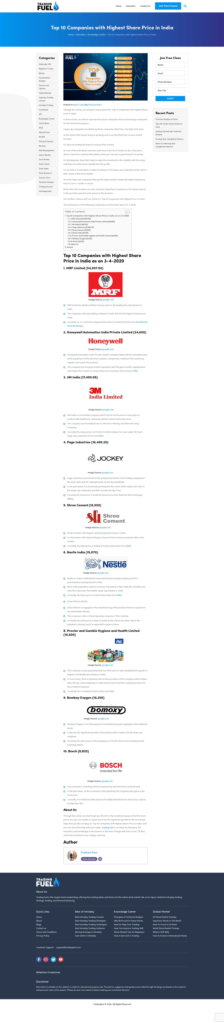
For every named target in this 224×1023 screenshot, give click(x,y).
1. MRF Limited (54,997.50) (80, 219)
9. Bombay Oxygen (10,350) (81, 239)
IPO (40, 114)
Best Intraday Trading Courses (89, 917)
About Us (74, 244)
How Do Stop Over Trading (126, 924)
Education (130, 6)
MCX (41, 128)
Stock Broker (44, 159)
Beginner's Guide (46, 68)
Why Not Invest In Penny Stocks (128, 920)
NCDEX (42, 137)
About (39, 920)
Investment (43, 109)
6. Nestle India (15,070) (79, 233)
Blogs (38, 924)
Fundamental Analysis (44, 79)
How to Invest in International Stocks (170, 935)
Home (118, 6)
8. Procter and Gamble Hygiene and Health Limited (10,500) (94, 236)
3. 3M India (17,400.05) (79, 224)
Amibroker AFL (45, 64)
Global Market (45, 93)
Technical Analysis (46, 182)
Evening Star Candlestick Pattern (169, 139)
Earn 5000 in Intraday (85, 935)
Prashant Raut (95, 104)
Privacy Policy (42, 935)
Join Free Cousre (168, 6)
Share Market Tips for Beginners (129, 932)
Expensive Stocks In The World (167, 920)
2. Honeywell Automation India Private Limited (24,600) (93, 222)
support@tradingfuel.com (68, 947)
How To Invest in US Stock (165, 924)
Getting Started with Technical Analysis (168, 133)
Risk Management (46, 150)
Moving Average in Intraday (88, 932)
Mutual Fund (44, 132)
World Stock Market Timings (166, 928)
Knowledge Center (47, 118)
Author (70, 247)
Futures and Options (44, 87)
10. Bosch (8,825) (77, 241)
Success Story (44, 177)
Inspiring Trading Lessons (46, 99)
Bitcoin (41, 73)
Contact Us (145, 6)
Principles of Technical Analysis (128, 917)
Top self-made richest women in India (169, 125)
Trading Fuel (107, 827)
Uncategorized (45, 191)
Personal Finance (46, 141)
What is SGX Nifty (161, 932)
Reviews (42, 146)
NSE (135, 370)
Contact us (41, 928)
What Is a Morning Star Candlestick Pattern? (165, 145)
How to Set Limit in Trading (126, 935)
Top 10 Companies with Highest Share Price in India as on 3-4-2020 (97, 216)
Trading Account (46, 186)
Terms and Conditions (46, 932)
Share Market (45, 155)
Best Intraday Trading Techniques (91, 924)
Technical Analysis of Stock (167, 119)
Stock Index (44, 168)
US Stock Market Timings (164, 917)
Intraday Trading (46, 105)
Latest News (44, 123)
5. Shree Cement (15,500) (81, 230)
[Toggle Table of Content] (126, 212)
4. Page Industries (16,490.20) (82, 227)
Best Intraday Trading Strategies (90, 920)
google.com (108, 299)
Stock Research (45, 173)
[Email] (100, 859)
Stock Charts (44, 164)
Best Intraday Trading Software (90, 928)
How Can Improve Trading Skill (128, 928)
